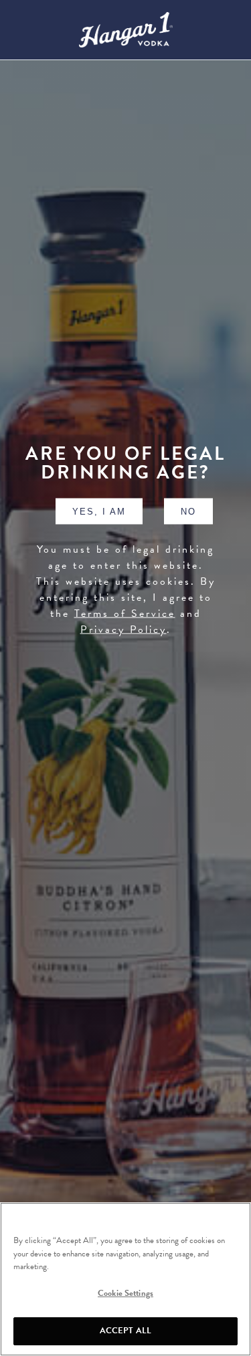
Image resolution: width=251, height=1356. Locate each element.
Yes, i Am (99, 511)
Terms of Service (124, 613)
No (188, 511)
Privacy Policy (123, 629)
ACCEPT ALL (125, 1330)
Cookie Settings (125, 1293)
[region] (125, 1279)
